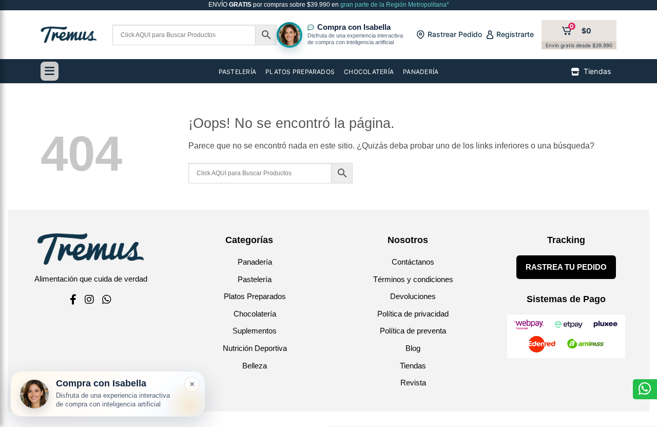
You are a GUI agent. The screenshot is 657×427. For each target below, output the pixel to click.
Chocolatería (255, 313)
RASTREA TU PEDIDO (566, 267)
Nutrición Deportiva (255, 348)
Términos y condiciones (413, 279)
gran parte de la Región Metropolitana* (394, 4)
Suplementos (255, 330)
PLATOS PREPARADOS (300, 72)
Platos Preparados (255, 296)
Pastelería (255, 279)
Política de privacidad (413, 313)
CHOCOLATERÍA (369, 72)
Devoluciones (413, 296)
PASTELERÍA (237, 72)
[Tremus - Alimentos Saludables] (69, 34)
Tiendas (413, 365)
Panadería (255, 261)
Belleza (254, 365)
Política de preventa (413, 330)
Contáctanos (413, 261)
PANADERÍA (420, 72)
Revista (413, 382)
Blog (412, 348)
